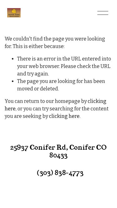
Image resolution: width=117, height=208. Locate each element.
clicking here (64, 116)
